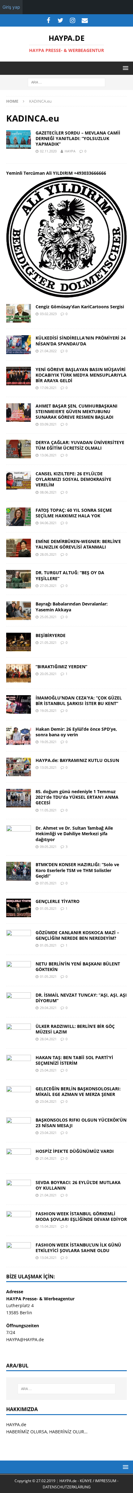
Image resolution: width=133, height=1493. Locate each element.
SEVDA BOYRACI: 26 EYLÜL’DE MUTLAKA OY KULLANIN (78, 1185)
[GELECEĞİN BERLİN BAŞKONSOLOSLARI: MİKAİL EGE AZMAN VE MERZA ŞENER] (18, 1095)
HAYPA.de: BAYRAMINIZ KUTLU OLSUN (77, 760)
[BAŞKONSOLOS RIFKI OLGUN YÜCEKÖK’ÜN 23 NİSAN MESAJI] (18, 1126)
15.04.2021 (48, 1226)
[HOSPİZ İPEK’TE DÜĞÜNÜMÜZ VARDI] (18, 1158)
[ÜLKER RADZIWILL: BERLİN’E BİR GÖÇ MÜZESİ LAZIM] (18, 1033)
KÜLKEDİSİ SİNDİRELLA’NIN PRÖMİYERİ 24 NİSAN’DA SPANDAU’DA (81, 340)
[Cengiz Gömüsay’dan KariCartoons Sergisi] (18, 313)
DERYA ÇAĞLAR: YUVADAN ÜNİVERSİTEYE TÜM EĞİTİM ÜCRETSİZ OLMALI (80, 445)
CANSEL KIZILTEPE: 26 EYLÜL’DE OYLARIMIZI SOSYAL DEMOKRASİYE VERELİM (73, 479)
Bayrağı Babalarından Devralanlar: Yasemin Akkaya (72, 606)
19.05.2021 (48, 710)
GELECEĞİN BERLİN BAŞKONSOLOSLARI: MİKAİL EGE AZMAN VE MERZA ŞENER (78, 1091)
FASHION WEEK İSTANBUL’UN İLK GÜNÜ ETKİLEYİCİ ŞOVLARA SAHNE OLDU (78, 1247)
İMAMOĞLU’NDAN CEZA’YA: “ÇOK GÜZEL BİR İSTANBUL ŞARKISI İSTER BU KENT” (79, 700)
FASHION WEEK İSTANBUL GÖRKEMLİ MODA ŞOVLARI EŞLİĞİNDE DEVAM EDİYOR (81, 1216)
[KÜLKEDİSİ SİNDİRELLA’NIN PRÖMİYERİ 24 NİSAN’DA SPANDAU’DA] (18, 344)
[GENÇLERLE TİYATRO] (18, 908)
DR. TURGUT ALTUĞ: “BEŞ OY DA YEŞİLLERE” (70, 575)
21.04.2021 (48, 1158)
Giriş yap (11, 7)
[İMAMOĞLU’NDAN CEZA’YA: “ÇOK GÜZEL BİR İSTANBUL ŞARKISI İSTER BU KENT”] (18, 704)
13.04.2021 (48, 1257)
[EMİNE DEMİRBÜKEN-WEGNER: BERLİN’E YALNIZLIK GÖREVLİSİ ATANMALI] (18, 548)
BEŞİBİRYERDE (51, 635)
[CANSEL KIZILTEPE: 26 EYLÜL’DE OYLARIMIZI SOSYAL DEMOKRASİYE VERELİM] (18, 480)
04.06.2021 (48, 522)
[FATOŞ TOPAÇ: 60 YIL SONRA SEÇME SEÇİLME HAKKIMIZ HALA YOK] (18, 516)
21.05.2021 (48, 642)
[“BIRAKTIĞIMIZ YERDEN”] (18, 673)
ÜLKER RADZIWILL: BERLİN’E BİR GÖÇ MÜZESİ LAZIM (75, 1029)
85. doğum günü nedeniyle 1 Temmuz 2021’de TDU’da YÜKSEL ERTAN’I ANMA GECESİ (77, 797)
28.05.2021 (48, 554)
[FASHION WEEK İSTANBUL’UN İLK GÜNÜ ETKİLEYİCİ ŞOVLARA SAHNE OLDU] (18, 1251)
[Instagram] (72, 20)
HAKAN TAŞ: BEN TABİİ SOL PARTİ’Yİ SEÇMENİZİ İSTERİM (74, 1060)
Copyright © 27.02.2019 (35, 1480)
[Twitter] (60, 20)
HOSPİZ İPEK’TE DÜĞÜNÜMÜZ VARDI (75, 1151)
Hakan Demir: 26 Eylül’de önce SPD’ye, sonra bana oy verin (76, 732)
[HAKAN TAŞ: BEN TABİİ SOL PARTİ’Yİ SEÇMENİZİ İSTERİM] (18, 1064)
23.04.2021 (48, 1101)
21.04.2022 (48, 351)
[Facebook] (48, 20)
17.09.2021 (48, 387)
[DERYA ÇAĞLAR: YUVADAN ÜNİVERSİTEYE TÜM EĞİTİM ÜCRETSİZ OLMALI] (18, 449)
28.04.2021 (48, 1039)
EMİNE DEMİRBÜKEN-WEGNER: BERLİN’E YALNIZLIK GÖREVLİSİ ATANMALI (78, 544)
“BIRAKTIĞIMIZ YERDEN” (61, 666)
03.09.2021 (48, 424)
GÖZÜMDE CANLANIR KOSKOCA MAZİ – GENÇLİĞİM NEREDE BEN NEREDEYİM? (77, 935)
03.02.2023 (48, 313)
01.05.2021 (48, 908)
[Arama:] (66, 82)
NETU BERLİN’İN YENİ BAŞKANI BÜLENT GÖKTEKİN (78, 966)
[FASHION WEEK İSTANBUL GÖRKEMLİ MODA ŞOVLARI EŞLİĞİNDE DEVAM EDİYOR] (18, 1220)
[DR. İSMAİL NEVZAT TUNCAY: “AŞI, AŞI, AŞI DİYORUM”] (18, 1001)
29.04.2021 (48, 1007)
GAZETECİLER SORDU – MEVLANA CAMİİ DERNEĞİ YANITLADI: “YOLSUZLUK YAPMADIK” (78, 138)
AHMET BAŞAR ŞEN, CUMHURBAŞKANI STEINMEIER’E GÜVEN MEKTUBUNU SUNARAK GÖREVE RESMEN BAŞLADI (77, 411)
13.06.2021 (48, 455)
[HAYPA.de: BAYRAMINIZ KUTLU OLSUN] (18, 767)
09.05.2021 (48, 846)
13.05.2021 (48, 767)
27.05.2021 (48, 585)
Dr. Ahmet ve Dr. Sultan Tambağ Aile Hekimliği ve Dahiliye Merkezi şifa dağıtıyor (74, 833)
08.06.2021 (48, 492)
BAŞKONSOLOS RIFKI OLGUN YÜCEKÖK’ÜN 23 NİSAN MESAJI (81, 1122)
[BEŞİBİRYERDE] (18, 642)
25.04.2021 (48, 1070)
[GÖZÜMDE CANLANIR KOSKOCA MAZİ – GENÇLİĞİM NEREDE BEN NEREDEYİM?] (18, 939)
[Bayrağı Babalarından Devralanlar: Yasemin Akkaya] (18, 610)
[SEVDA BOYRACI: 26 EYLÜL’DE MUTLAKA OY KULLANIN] (18, 1189)
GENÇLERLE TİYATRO (57, 901)
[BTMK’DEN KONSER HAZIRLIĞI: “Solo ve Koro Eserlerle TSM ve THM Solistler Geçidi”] (18, 871)
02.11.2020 (48, 151)
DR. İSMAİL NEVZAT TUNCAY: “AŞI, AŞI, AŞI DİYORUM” (81, 997)
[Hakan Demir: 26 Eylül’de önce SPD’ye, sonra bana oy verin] (18, 735)
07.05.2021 (48, 883)
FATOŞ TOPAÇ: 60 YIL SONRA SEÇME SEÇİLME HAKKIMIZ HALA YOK (74, 513)
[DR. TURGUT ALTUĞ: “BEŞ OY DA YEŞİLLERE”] (18, 579)
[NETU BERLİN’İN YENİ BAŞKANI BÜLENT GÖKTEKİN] (18, 970)
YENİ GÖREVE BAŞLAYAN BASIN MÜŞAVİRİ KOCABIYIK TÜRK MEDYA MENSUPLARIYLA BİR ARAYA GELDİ (81, 374)
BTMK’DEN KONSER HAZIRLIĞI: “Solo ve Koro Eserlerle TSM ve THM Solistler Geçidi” (77, 870)
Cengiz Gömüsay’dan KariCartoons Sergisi (80, 307)
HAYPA (70, 151)
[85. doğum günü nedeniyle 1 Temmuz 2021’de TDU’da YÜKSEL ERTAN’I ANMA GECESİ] (18, 798)
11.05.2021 (48, 810)
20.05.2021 (48, 673)
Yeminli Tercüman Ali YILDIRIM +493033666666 (56, 173)
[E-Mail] (84, 20)
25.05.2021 (48, 616)
